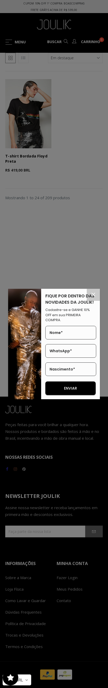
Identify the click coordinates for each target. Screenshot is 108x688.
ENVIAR (70, 388)
